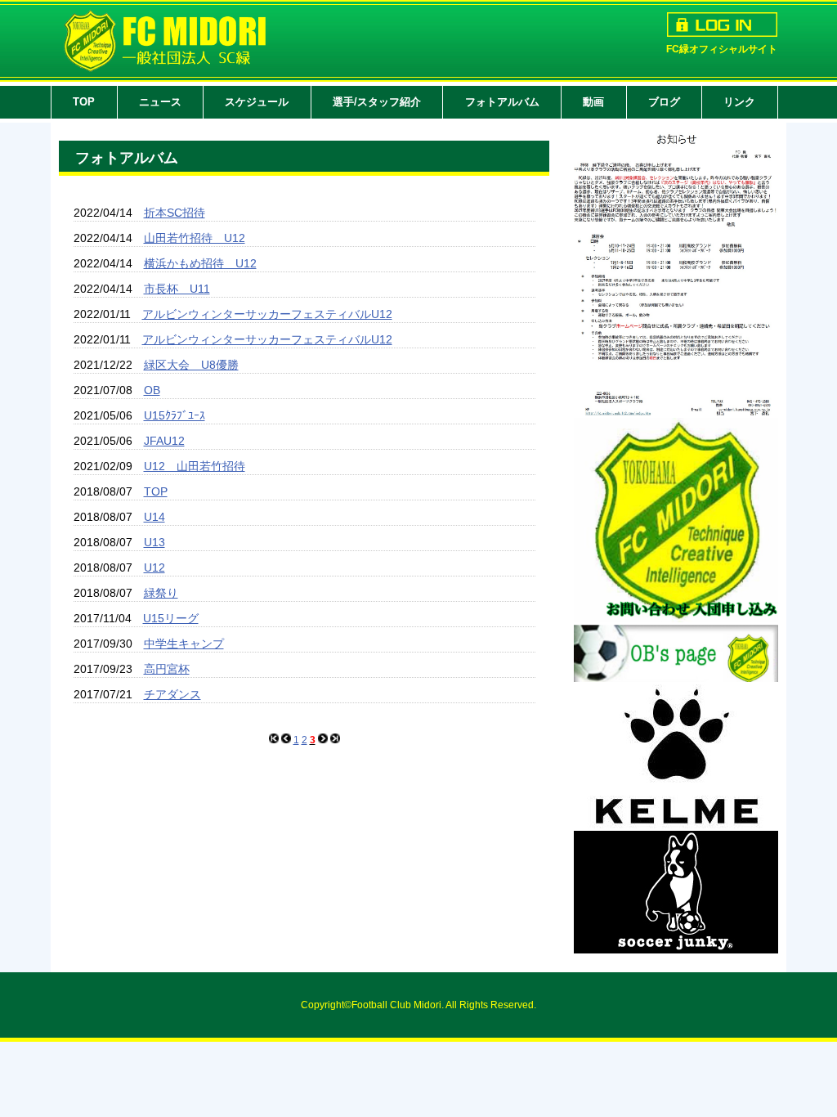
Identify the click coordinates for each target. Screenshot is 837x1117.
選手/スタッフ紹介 (377, 102)
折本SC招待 (174, 212)
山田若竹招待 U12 (194, 237)
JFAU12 (164, 440)
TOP (84, 102)
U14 (154, 516)
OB (152, 390)
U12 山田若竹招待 (194, 466)
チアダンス (172, 694)
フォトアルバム (502, 102)
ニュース (160, 102)
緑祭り (161, 592)
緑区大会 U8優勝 (191, 364)
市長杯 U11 (177, 288)
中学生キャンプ (184, 643)
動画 (593, 102)
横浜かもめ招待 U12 (200, 263)
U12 (154, 567)
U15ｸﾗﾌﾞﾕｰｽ (174, 415)
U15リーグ (171, 618)
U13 (154, 542)
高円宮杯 (167, 668)
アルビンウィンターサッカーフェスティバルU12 (267, 314)
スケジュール (257, 102)
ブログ (664, 102)
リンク (739, 102)
